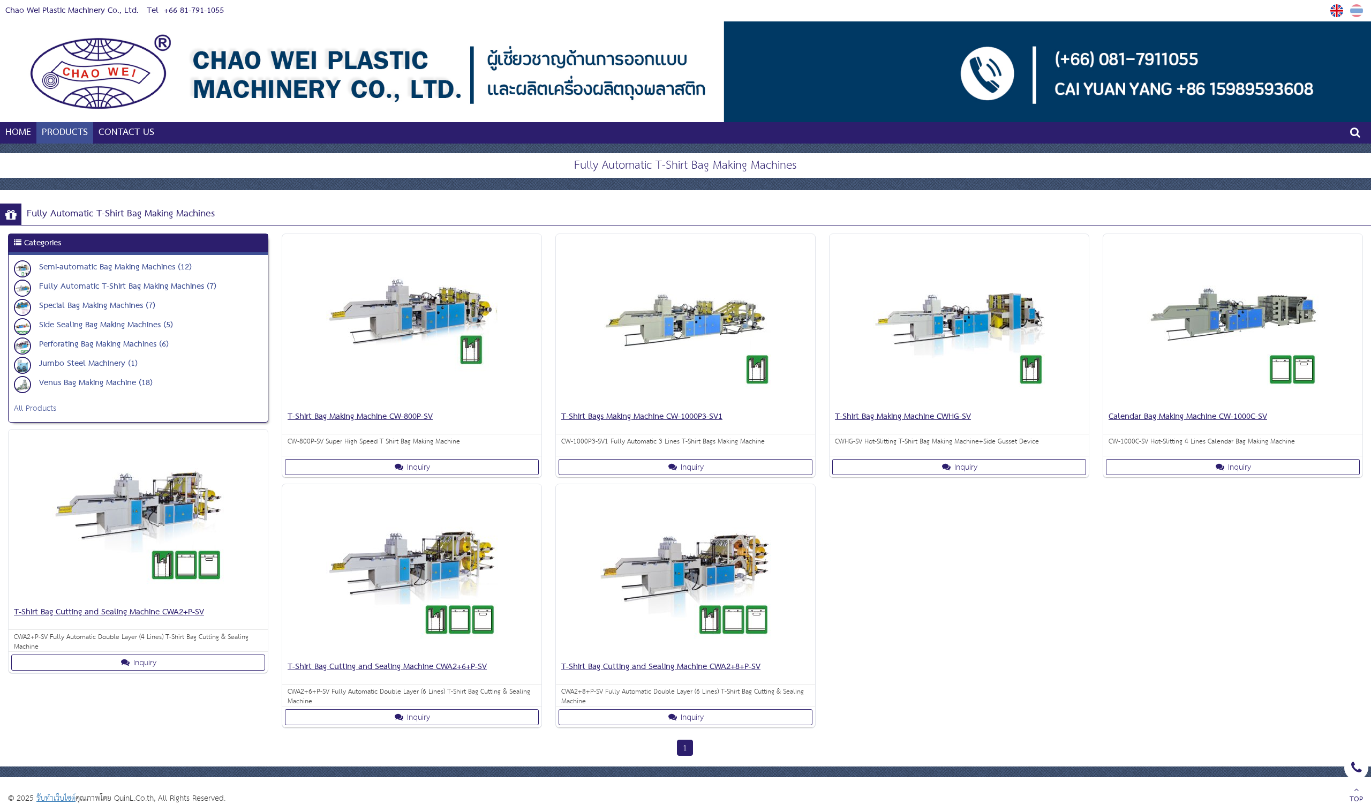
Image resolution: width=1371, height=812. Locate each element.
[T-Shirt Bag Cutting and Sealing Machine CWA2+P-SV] (138, 598)
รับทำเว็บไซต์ (56, 798)
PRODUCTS (65, 132)
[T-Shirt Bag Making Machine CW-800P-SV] (412, 403)
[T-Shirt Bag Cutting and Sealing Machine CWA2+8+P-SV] (685, 653)
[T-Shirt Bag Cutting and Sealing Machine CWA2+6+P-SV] (412, 653)
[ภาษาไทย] (1358, 10)
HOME (18, 132)
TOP (1356, 799)
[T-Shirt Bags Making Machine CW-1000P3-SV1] (685, 403)
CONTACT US (126, 132)
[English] (1338, 10)
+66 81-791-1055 (194, 10)
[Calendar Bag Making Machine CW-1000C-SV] (1233, 403)
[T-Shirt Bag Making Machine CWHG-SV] (959, 403)
